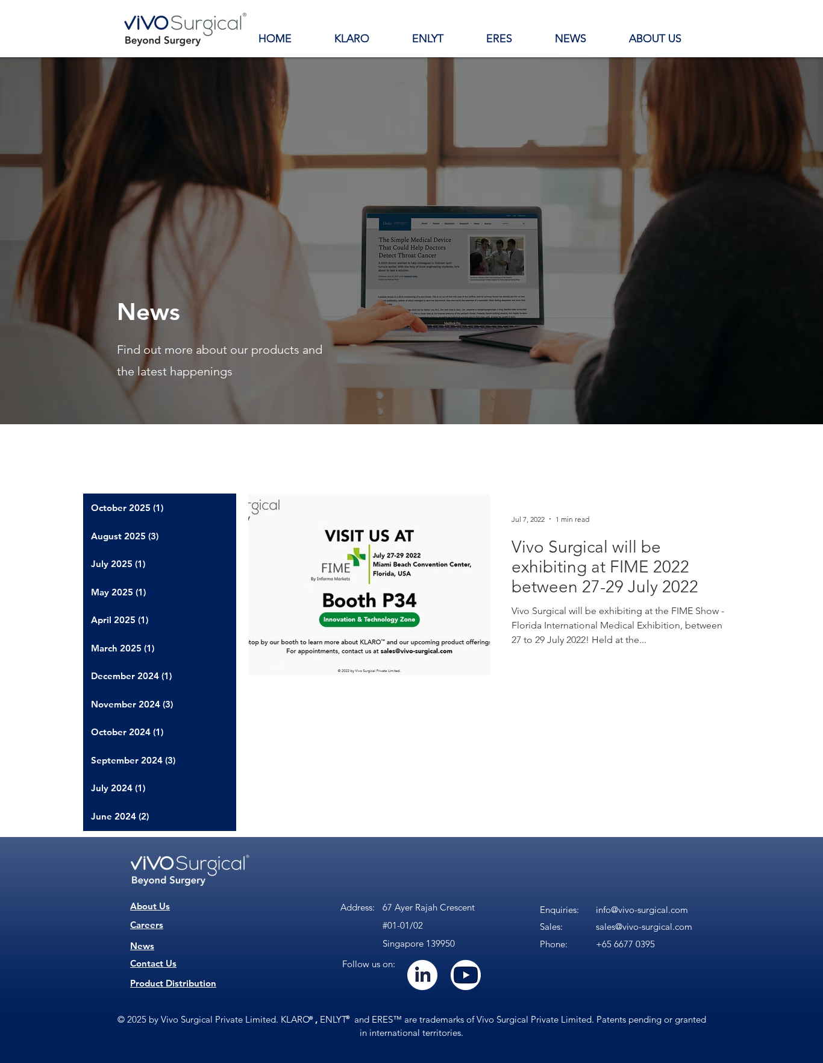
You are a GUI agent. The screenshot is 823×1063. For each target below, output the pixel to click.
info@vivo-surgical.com (642, 909)
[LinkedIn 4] (422, 975)
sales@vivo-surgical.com (644, 926)
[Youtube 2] (466, 975)
